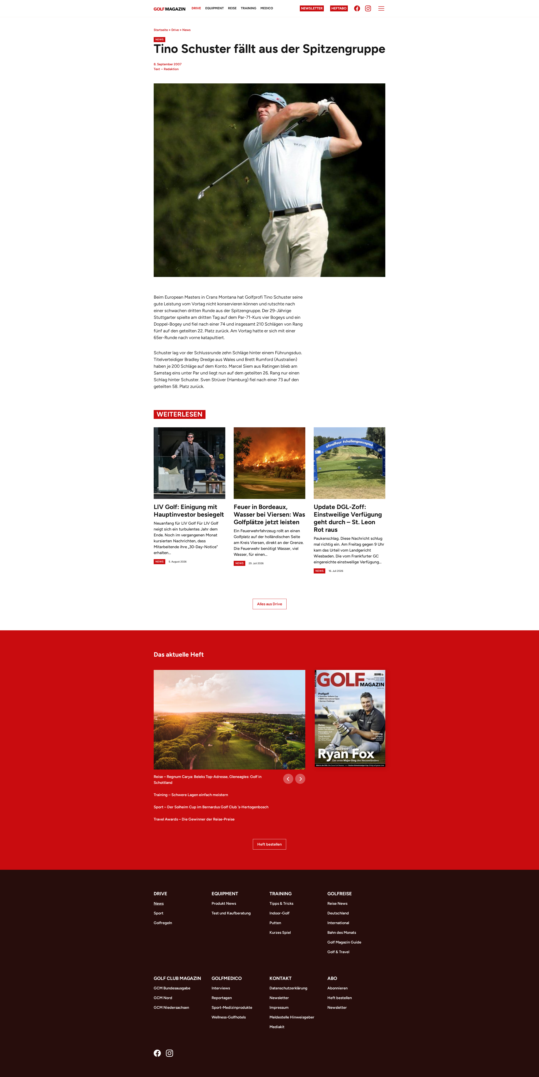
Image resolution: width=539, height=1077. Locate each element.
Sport (158, 913)
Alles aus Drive (269, 604)
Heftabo (339, 8)
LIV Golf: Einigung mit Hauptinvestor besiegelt (189, 510)
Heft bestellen (269, 844)
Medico (266, 8)
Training (248, 8)
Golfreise (339, 894)
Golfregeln (163, 923)
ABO (332, 978)
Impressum (279, 1007)
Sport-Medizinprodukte (232, 1007)
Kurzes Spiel (280, 932)
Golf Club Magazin (177, 978)
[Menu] (381, 8)
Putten (275, 923)
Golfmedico (227, 978)
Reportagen (222, 997)
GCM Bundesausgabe (172, 988)
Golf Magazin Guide (344, 942)
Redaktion (171, 69)
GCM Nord (163, 997)
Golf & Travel (338, 952)
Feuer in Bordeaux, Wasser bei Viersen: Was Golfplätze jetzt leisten (269, 514)
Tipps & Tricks (281, 903)
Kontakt (281, 978)
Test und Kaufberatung (231, 913)
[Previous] (288, 779)
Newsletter (312, 8)
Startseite (161, 30)
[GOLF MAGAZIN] (169, 8)
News (186, 30)
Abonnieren (337, 988)
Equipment (214, 8)
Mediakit (277, 1027)
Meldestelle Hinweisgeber (292, 1017)
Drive (196, 8)
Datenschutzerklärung (288, 988)
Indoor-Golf (280, 913)
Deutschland (338, 913)
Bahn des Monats (341, 932)
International (338, 923)
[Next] (300, 779)
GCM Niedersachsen (171, 1007)
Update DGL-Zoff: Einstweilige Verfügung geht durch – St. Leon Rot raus (348, 518)
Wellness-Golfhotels (229, 1017)
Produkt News (224, 903)
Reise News (337, 903)
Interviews (221, 988)
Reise (232, 8)
